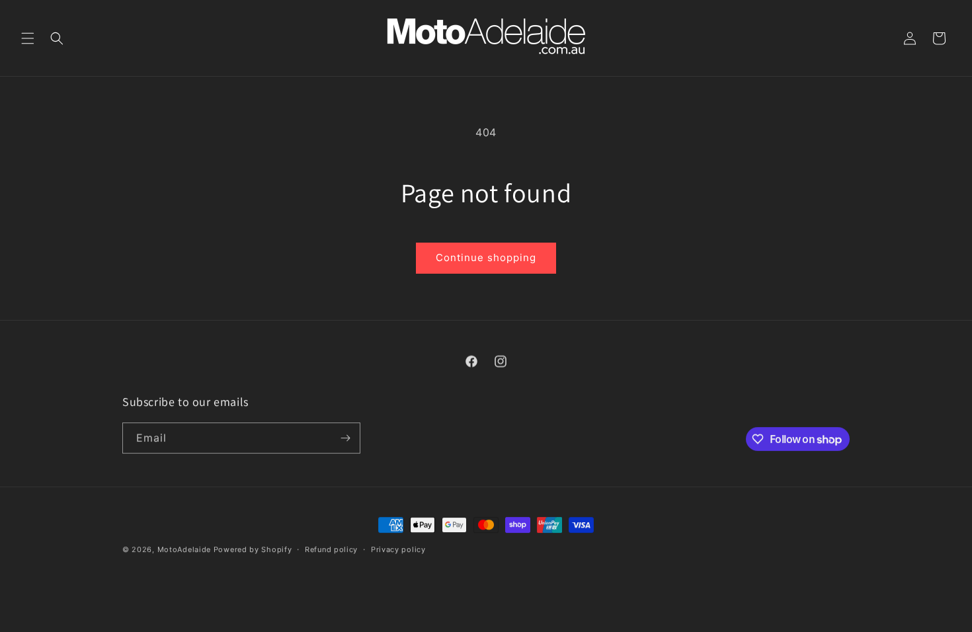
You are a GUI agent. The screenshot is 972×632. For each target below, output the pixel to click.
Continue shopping (486, 257)
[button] (27, 38)
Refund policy (331, 548)
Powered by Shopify (253, 548)
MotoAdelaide (184, 548)
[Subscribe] (345, 437)
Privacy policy (398, 548)
